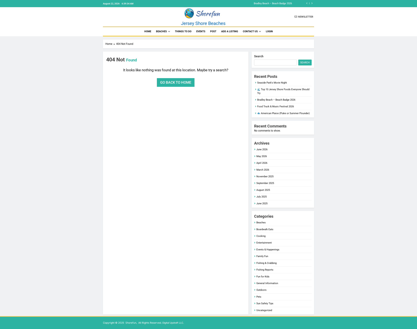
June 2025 (261, 203)
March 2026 (262, 169)
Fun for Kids (262, 276)
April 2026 (261, 162)
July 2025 (261, 196)
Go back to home (175, 82)
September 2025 (265, 183)
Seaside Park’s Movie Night (272, 82)
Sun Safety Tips (264, 303)
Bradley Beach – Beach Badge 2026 (273, 3)
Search (258, 56)
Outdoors (261, 289)
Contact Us (250, 31)
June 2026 (261, 149)
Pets (258, 296)
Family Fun (262, 256)
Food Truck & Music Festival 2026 (275, 106)
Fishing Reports (264, 269)
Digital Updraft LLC (172, 322)
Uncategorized (264, 310)
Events (200, 31)
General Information (267, 283)
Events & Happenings (267, 249)
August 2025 (263, 190)
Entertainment (264, 242)
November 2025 (264, 176)
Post (213, 31)
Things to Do (183, 31)
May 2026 (261, 156)
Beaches (161, 31)
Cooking (261, 236)
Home (147, 31)
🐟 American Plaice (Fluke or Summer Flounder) (283, 113)
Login (269, 31)
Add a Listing (229, 31)
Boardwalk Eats (264, 229)
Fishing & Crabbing (266, 263)
